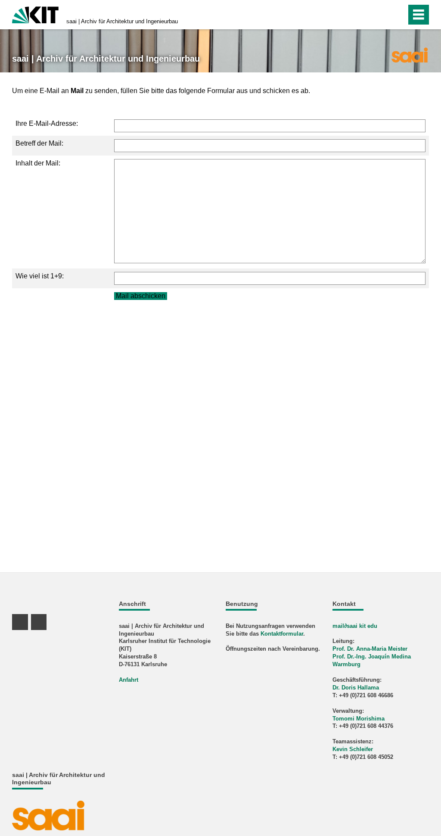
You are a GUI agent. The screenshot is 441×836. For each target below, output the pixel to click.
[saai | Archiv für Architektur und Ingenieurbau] (409, 54)
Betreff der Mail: (39, 143)
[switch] (381, 14)
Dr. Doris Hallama (355, 687)
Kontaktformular (282, 633)
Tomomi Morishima (358, 718)
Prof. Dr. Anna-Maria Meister (369, 649)
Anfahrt (128, 680)
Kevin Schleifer (352, 749)
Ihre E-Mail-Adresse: (47, 123)
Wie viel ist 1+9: (40, 276)
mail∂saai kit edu (354, 626)
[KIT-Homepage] (35, 14)
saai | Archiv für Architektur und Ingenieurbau (122, 21)
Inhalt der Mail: (38, 163)
